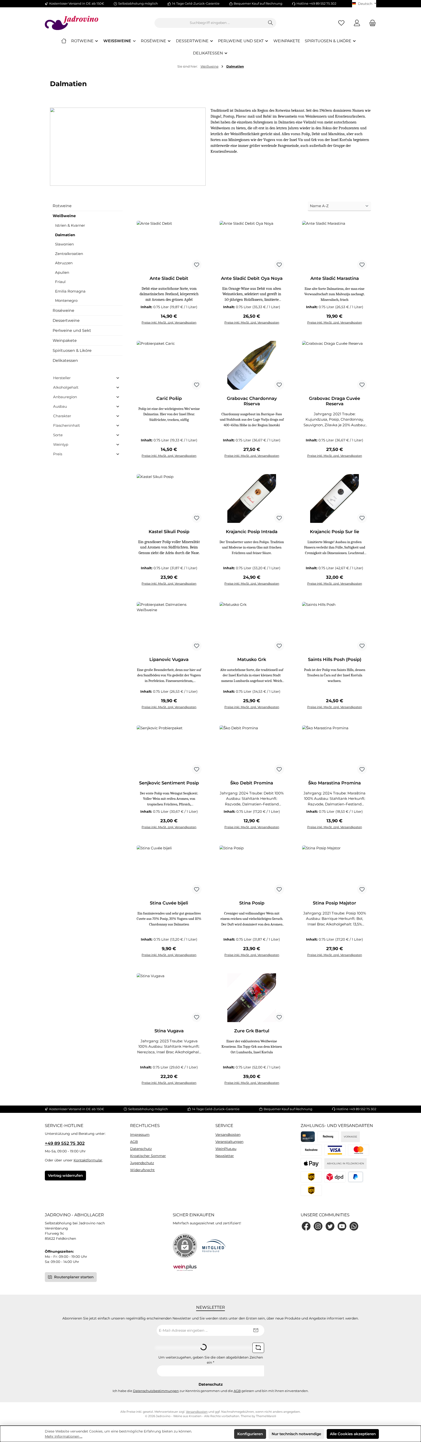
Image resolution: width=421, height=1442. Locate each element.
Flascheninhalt (66, 425)
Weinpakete (65, 340)
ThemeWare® (266, 1416)
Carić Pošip (169, 398)
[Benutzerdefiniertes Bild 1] (334, 1150)
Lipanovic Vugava (169, 659)
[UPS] (311, 1190)
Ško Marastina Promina (334, 783)
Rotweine (62, 205)
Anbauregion (65, 397)
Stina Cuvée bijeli (169, 903)
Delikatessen (65, 360)
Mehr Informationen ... (63, 1436)
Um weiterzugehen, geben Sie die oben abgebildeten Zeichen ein (210, 1360)
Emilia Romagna (70, 291)
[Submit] (255, 1330)
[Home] (64, 41)
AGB (134, 1141)
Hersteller (62, 378)
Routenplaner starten (73, 1277)
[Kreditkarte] (308, 1136)
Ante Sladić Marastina (334, 278)
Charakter (62, 416)
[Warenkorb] (371, 23)
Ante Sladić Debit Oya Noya (252, 278)
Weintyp (60, 444)
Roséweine (63, 310)
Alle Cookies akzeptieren (353, 1434)
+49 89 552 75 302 (65, 1143)
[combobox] (209, 23)
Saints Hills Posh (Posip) (334, 659)
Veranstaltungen (229, 1141)
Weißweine (64, 215)
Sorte (58, 435)
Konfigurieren (250, 1434)
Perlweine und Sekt (72, 330)
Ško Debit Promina (251, 783)
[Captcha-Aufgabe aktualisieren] (258, 1348)
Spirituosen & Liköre (72, 350)
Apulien (62, 272)
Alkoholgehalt (65, 387)
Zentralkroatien (69, 253)
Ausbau (60, 406)
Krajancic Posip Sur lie (334, 531)
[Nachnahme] (311, 1150)
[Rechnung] (328, 1136)
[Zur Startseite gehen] (71, 23)
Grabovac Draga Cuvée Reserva (334, 401)
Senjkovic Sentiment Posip (169, 783)
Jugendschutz (142, 1163)
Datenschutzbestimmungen (156, 1391)
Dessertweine (66, 320)
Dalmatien (65, 235)
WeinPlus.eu (225, 1149)
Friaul (60, 281)
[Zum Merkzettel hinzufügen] (196, 265)
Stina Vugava (169, 1031)
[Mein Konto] (357, 23)
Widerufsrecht (142, 1170)
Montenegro (66, 300)
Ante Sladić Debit (169, 278)
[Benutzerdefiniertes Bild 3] (311, 1163)
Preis (57, 454)
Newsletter (224, 1156)
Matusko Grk (251, 659)
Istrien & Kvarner (70, 225)
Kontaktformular (88, 1160)
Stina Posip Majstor (334, 903)
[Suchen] (270, 23)
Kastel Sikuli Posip (169, 531)
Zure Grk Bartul (251, 1031)
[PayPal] (355, 1176)
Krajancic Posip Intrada (251, 531)
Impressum (140, 1134)
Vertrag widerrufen (65, 1175)
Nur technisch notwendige (296, 1434)
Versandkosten (227, 1134)
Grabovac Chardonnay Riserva (252, 401)
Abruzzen (64, 263)
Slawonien (64, 244)
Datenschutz (141, 1149)
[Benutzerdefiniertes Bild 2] (358, 1150)
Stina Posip (251, 903)
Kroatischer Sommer (148, 1156)
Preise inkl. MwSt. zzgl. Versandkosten (169, 322)
